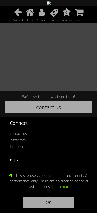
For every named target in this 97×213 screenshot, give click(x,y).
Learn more (61, 186)
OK (48, 202)
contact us (48, 107)
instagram (18, 140)
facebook (17, 146)
